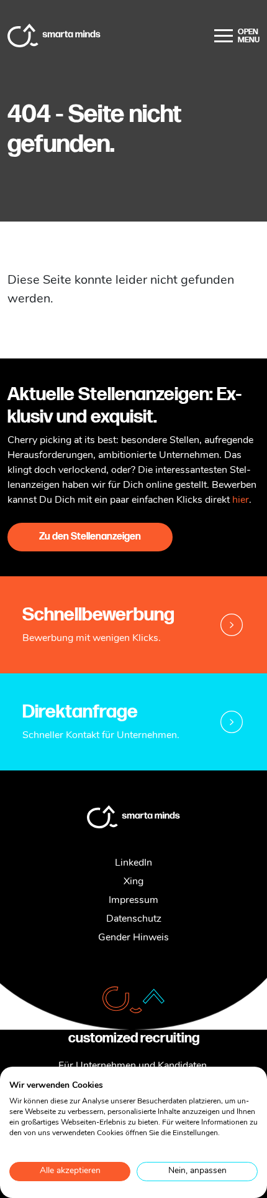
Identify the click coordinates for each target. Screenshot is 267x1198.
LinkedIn (133, 863)
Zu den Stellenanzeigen (90, 537)
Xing (133, 882)
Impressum (133, 901)
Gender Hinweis (133, 938)
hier (240, 500)
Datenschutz (133, 919)
